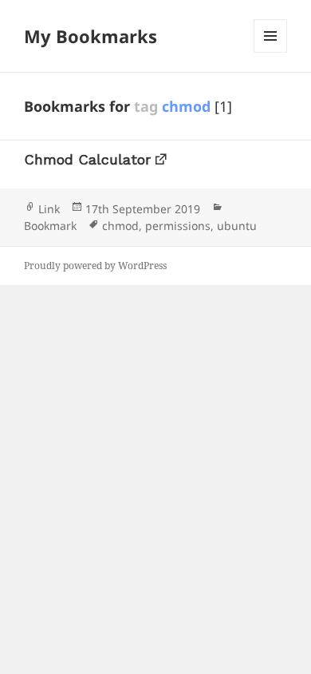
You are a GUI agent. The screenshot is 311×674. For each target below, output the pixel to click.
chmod (120, 225)
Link (49, 208)
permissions (178, 225)
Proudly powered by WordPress (95, 265)
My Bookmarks (90, 36)
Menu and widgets (270, 52)
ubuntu (237, 225)
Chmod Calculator (87, 159)
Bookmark (50, 225)
